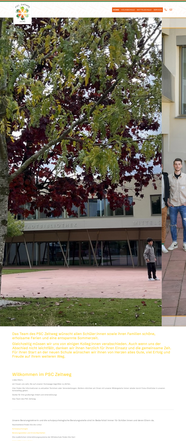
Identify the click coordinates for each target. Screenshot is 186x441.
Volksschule (128, 10)
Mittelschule (144, 10)
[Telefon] (165, 10)
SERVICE (158, 10)
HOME (116, 10)
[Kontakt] (171, 10)
